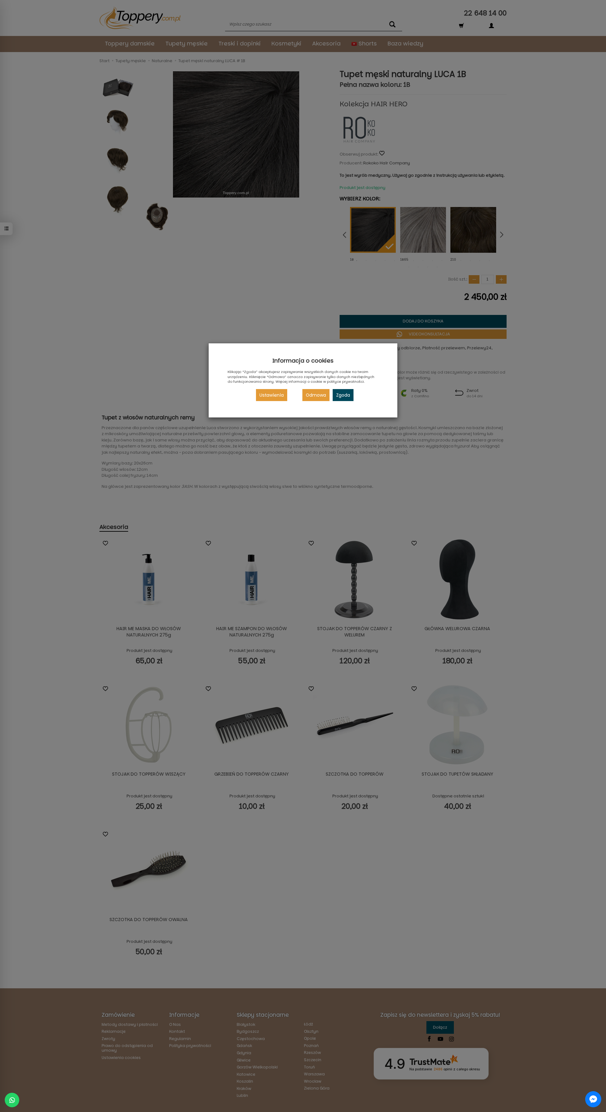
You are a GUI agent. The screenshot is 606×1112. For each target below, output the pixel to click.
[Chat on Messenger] (593, 1099)
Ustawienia (271, 395)
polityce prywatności (345, 381)
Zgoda (343, 395)
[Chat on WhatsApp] (12, 1100)
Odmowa (316, 395)
